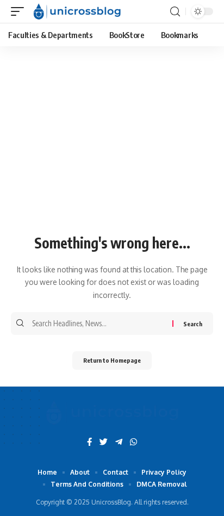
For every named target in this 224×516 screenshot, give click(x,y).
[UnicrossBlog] (77, 11)
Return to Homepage (112, 360)
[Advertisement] (112, 146)
